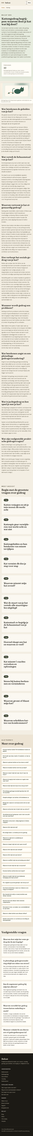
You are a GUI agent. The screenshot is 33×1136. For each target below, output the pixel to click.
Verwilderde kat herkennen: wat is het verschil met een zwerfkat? (16, 815)
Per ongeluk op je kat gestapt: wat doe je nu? (16, 882)
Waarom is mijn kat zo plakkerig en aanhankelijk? (13, 838)
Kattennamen (5, 1081)
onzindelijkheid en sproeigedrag (11, 337)
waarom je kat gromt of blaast (19, 149)
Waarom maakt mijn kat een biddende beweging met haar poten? (14, 877)
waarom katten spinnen (8, 230)
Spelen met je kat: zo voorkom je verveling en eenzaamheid (16, 919)
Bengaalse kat (5, 1108)
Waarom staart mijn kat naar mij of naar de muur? (15, 773)
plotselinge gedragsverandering (11, 383)
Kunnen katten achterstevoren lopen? (14, 871)
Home (3, 7)
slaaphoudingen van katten (15, 193)
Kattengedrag (5, 1074)
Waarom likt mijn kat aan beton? (12, 855)
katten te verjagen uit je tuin (14, 456)
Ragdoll (3, 1105)
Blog (3, 1114)
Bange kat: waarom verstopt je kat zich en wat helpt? (16, 803)
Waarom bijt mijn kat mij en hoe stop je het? (15, 786)
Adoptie (4, 1121)
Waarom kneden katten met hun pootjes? (15, 767)
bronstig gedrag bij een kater (10, 392)
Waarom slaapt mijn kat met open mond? (15, 844)
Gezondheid (5, 1076)
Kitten (3, 1116)
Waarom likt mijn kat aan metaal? (12, 849)
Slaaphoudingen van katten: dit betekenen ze (16, 797)
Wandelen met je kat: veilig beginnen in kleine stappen (16, 821)
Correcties (14, 1131)
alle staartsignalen (25, 179)
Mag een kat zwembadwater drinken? (11, 1090)
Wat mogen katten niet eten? (9, 1087)
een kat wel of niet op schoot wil (16, 289)
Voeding (4, 1079)
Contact (19, 1131)
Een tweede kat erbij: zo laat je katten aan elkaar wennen (15, 895)
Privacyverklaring (25, 1131)
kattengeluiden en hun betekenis (21, 119)
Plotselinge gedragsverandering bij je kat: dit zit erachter (16, 791)
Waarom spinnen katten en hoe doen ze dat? (16, 762)
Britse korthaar (5, 1103)
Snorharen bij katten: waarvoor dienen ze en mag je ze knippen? (15, 888)
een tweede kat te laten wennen (21, 272)
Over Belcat (4, 1129)
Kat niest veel (5, 1094)
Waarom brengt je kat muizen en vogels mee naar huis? (15, 780)
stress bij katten (16, 345)
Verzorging (4, 1119)
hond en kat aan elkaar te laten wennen (15, 282)
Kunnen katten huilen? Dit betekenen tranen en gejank (16, 750)
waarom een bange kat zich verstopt (12, 370)
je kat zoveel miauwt (12, 134)
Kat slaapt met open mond (8, 1092)
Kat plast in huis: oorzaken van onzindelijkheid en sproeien (16, 907)
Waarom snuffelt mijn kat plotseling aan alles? (16, 860)
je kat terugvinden (23, 394)
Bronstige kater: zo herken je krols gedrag (15, 832)
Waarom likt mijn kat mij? (10, 827)
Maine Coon (5, 1101)
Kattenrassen (5, 1072)
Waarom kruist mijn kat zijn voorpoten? (14, 865)
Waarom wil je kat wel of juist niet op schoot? (16, 809)
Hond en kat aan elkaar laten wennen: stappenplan (13, 901)
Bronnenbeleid (8, 1131)
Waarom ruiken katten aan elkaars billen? (15, 913)
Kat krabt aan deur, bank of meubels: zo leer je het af (16, 756)
